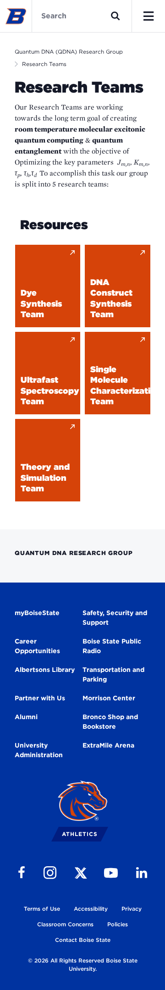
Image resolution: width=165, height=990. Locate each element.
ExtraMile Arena (108, 745)
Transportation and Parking (113, 674)
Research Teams (44, 63)
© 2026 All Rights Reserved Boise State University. (83, 964)
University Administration (39, 750)
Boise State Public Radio (111, 646)
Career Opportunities (37, 646)
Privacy (131, 908)
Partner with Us (40, 698)
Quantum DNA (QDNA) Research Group (69, 51)
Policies (117, 924)
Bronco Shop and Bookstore (110, 721)
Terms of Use (42, 908)
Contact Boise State (82, 939)
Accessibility (91, 908)
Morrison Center (108, 698)
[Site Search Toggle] (115, 16)
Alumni (26, 716)
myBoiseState (37, 612)
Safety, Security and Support (114, 617)
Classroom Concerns (65, 924)
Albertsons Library (45, 669)
